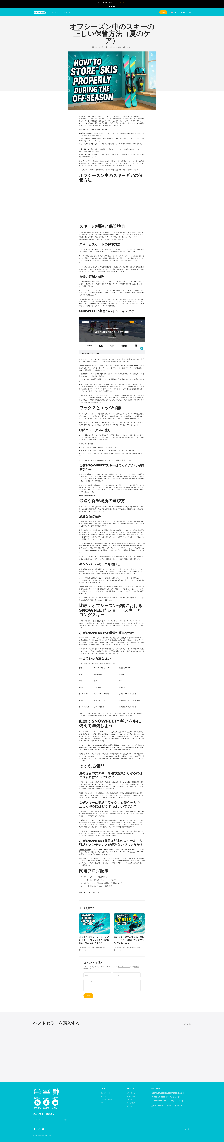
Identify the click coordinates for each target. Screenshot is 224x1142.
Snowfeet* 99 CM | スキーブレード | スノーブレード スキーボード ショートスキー (141, 1065)
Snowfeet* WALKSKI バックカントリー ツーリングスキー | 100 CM (173, 1065)
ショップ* (53, 12)
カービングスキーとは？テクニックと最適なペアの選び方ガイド (101, 883)
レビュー (129, 1099)
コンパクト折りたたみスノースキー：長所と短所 (96, 886)
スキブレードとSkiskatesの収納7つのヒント (95, 877)
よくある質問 (131, 1103)
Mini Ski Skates (99, 747)
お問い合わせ (131, 1093)
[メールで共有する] (98, 892)
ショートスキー (119, 621)
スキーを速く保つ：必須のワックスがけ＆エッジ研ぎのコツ (100, 880)
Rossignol (82, 239)
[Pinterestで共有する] (94, 892)
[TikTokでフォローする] (48, 1129)
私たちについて (131, 1106)
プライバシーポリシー (124, 967)
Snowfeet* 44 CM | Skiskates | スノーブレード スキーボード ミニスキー (46, 1065)
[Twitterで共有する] (89, 892)
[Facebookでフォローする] (34, 1129)
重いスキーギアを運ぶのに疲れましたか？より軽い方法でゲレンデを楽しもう (129, 940)
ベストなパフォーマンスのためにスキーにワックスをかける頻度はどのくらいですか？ (94, 940)
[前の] (92, 6)
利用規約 (136, 967)
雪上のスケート (105, 1093)
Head (89, 239)
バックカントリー (106, 1099)
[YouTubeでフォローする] (43, 1129)
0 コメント (129, 47)
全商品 (163, 12)
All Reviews (131, 1096)
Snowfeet (82, 161)
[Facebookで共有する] (85, 892)
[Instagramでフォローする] (39, 1129)
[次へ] (131, 6)
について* (65, 12)
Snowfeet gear (84, 850)
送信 (88, 996)
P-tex (127, 299)
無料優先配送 (112, 6)
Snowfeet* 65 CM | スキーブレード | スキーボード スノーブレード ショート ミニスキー (110, 1065)
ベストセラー (105, 1103)
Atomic (119, 543)
